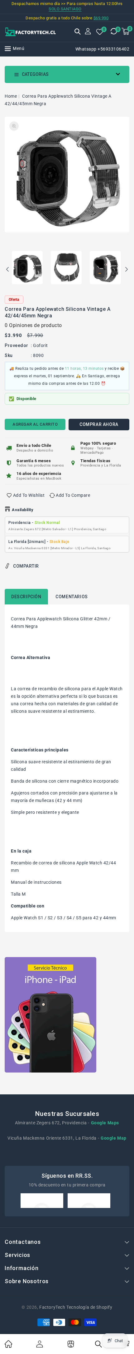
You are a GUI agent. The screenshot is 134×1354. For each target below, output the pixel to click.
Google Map (114, 1138)
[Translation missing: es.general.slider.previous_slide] (7, 270)
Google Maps (105, 1122)
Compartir (26, 566)
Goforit (40, 345)
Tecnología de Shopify (89, 1307)
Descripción (26, 596)
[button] (77, 32)
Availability (22, 509)
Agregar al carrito (35, 424)
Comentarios (71, 596)
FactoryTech (52, 1307)
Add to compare (73, 495)
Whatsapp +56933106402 (102, 48)
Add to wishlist (29, 495)
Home (11, 96)
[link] (8, 1346)
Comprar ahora (98, 424)
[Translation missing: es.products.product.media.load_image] (27, 268)
